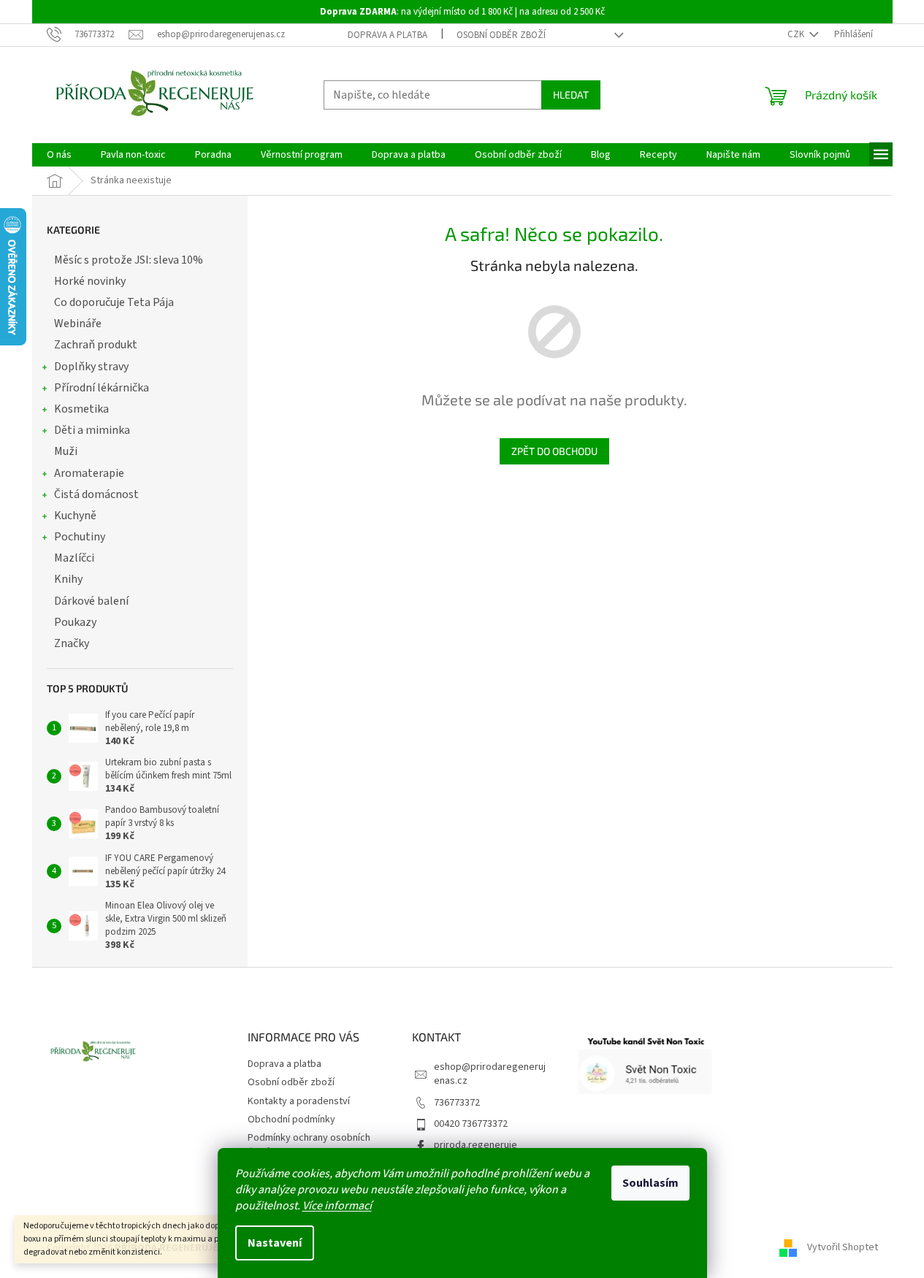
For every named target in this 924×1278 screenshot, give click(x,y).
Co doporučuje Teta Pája (114, 302)
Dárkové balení (91, 601)
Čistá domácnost (96, 494)
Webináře (78, 323)
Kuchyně (75, 516)
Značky (71, 643)
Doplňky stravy (91, 367)
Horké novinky (90, 281)
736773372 (457, 1102)
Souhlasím (650, 1183)
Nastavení (275, 1243)
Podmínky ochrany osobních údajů (309, 1144)
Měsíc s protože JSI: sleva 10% (128, 260)
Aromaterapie (89, 473)
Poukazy (75, 622)
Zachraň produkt (95, 345)
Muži (65, 451)
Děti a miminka (92, 430)
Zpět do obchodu (554, 451)
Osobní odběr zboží (501, 35)
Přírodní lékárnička (101, 388)
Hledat (571, 94)
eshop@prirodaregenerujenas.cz (490, 1074)
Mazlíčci (74, 558)
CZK (796, 34)
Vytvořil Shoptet (842, 1248)
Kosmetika (81, 409)
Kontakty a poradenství (299, 1101)
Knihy (68, 579)
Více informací (337, 1206)
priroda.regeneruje (475, 1145)
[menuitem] (59, 155)
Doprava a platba (387, 35)
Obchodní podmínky (291, 1119)
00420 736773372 (471, 1124)
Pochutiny (79, 537)
